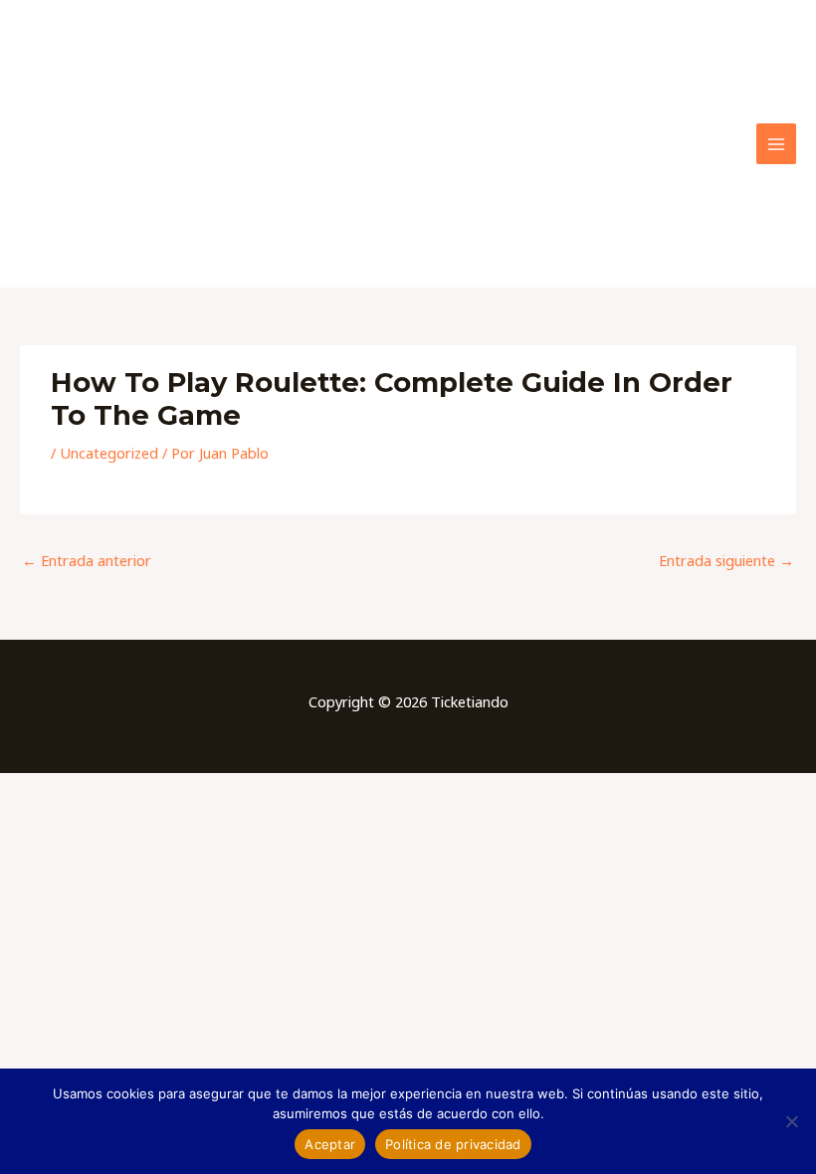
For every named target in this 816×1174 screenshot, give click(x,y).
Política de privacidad (453, 1144)
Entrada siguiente (726, 560)
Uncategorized (109, 453)
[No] (791, 1121)
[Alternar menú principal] (776, 143)
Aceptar (330, 1144)
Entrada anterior (86, 560)
